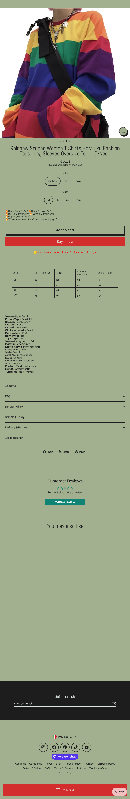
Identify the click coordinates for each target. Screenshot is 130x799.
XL (67, 199)
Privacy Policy (53, 763)
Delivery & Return (16, 427)
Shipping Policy (14, 417)
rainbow (52, 181)
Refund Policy (14, 407)
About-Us (20, 763)
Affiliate (81, 768)
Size (65, 191)
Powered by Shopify (65, 773)
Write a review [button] (65, 501)
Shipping (52, 164)
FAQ (7, 396)
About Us (10, 386)
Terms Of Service (63, 768)
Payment (89, 763)
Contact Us (35, 763)
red (66, 181)
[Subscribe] (113, 704)
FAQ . (48, 768)
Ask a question (14, 438)
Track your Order (98, 768)
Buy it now (65, 241)
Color (65, 173)
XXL (79, 199)
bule (78, 181)
